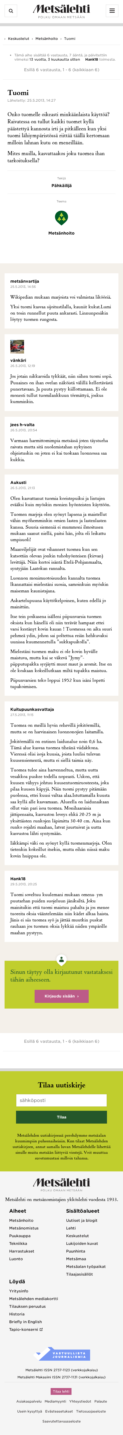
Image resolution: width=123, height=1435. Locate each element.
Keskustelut (18, 38)
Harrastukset (21, 1251)
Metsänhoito (46, 38)
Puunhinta (75, 1251)
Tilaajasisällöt (79, 1274)
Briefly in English (25, 1322)
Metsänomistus (24, 1228)
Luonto (16, 1259)
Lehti (71, 1228)
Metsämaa (76, 1259)
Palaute (100, 1401)
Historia (17, 1314)
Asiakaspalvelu (28, 1401)
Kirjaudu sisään (60, 996)
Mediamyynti (55, 1401)
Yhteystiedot (80, 1401)
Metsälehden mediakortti (33, 1299)
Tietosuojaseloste (91, 1411)
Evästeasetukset (59, 1411)
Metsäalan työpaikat (86, 1266)
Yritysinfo (18, 1291)
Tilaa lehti (61, 1391)
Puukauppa (20, 1236)
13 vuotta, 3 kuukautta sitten (54, 59)
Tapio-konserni (23, 1329)
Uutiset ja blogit (82, 1220)
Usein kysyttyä (29, 1411)
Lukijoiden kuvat (82, 1243)
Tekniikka (18, 1243)
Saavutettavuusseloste (61, 1421)
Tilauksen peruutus (27, 1306)
